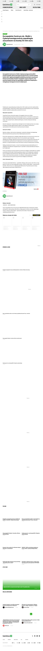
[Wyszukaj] (28, 4)
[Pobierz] (1, 19)
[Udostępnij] (1, 21)
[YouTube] (39, 636)
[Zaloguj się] (34, 4)
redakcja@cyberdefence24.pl (8, 212)
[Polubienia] (1, 11)
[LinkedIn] (37, 636)
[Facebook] (35, 636)
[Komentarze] (1, 14)
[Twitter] (33, 636)
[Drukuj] (1, 16)
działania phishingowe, (19, 119)
